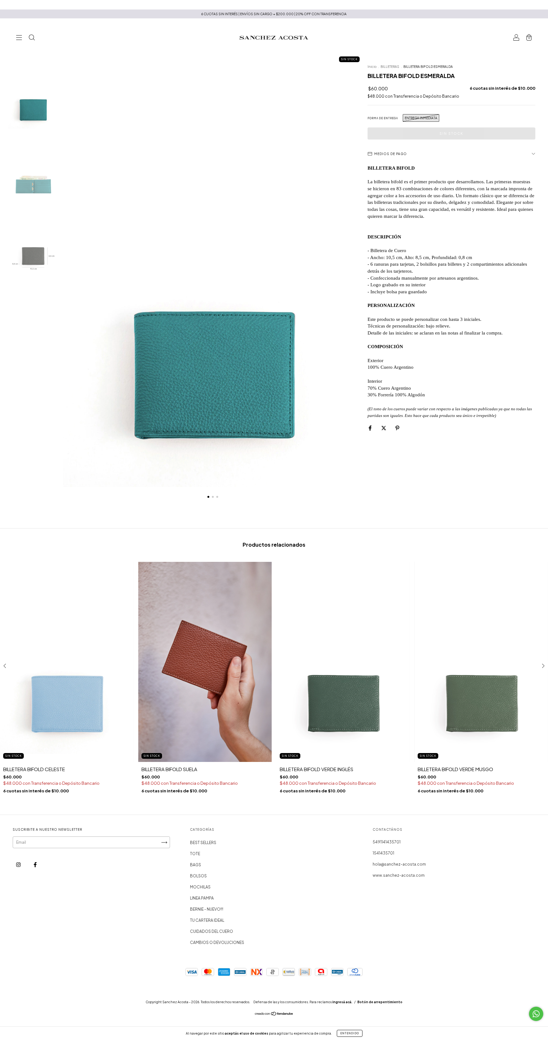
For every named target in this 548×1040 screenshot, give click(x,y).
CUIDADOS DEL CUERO (211, 931)
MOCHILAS (200, 887)
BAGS (195, 864)
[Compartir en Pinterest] (397, 428)
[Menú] (19, 38)
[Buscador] (32, 38)
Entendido (349, 1033)
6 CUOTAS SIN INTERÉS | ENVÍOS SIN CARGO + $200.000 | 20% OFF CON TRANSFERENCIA (274, 14)
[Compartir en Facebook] (370, 428)
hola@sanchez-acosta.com (399, 864)
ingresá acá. (342, 1002)
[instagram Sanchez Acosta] (19, 864)
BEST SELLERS (203, 842)
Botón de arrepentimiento (379, 1002)
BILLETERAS (390, 66)
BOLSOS (198, 876)
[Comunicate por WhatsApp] (536, 1014)
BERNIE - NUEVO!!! (206, 909)
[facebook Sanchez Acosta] (35, 864)
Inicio (372, 66)
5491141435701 (387, 842)
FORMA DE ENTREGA (383, 118)
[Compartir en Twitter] (384, 428)
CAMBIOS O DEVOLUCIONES (217, 942)
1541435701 (383, 853)
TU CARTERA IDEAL (207, 920)
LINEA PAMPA (202, 898)
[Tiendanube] (274, 1014)
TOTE (195, 853)
